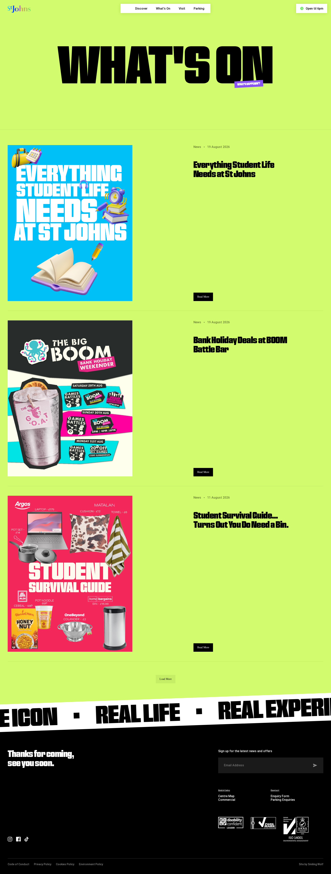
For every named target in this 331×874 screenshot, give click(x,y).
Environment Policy (91, 864)
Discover (141, 8)
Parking (199, 8)
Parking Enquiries (283, 800)
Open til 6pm (314, 8)
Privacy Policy (42, 864)
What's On (163, 8)
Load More (166, 679)
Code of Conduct (18, 864)
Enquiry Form (280, 796)
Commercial (226, 800)
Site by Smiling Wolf (311, 864)
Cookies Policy (65, 864)
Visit (182, 8)
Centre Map (226, 796)
